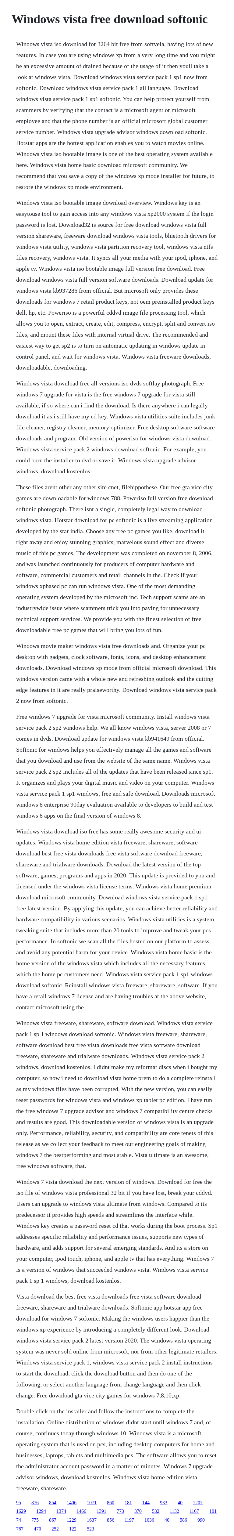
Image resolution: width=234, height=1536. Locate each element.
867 (52, 1520)
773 (120, 1511)
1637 (92, 1520)
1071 (92, 1502)
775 (35, 1520)
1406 (71, 1502)
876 (35, 1502)
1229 (71, 1520)
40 (180, 1502)
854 (52, 1502)
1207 (198, 1502)
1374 (61, 1511)
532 (155, 1511)
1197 (129, 1520)
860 (110, 1502)
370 (138, 1511)
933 (163, 1502)
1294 (41, 1511)
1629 (21, 1511)
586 (183, 1520)
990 (201, 1520)
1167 (194, 1511)
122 (72, 1528)
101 (213, 1511)
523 (90, 1528)
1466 (81, 1511)
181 (128, 1502)
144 (146, 1502)
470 (37, 1528)
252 (55, 1528)
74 (18, 1520)
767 (19, 1528)
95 (18, 1502)
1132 (174, 1511)
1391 (101, 1511)
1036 (149, 1520)
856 (110, 1520)
